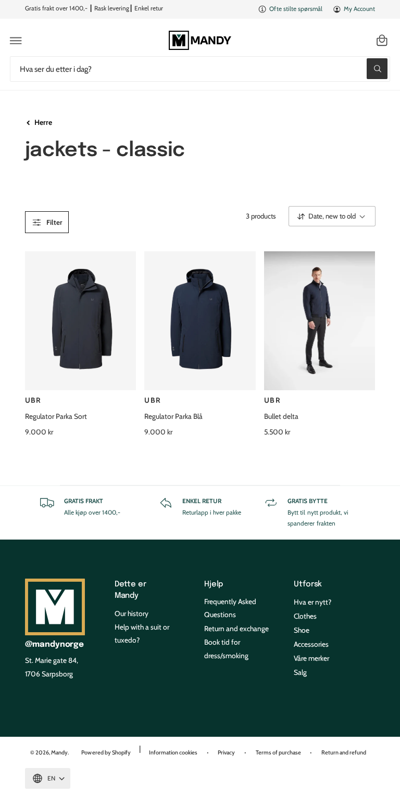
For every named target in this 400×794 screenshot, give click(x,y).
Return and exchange (236, 628)
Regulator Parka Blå (173, 416)
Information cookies (173, 752)
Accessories (311, 644)
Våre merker (311, 658)
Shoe (301, 630)
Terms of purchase (278, 752)
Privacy (226, 752)
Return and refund (343, 752)
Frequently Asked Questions (230, 608)
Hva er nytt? (312, 602)
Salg (300, 672)
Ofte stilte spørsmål (295, 8)
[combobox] (200, 69)
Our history (131, 613)
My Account (359, 8)
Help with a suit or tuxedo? (142, 633)
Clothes (305, 616)
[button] (16, 41)
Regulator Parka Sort (56, 416)
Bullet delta (281, 416)
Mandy (59, 752)
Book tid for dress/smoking (226, 648)
